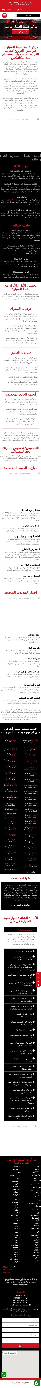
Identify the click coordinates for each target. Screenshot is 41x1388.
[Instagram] (38, 977)
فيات (31, 809)
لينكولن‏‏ (14, 760)
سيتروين (31, 791)
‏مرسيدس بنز (12, 784)
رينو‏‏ (14, 828)
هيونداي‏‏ (34, 847)
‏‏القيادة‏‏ (37, 264)
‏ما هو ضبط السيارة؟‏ (25, 930)
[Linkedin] (38, 984)
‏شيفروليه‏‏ (34, 785)
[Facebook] (38, 973)
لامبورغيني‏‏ (12, 740)
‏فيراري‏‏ (34, 803)
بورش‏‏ (14, 822)
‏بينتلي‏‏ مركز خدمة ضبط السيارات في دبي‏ (30, 761)
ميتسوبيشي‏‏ (12, 803)
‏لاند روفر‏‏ (14, 748)
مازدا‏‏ (14, 772)
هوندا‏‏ (34, 835)
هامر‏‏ (34, 841)
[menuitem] (18, 9)
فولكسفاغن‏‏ (12, 864)
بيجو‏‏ (15, 818)
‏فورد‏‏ (34, 815)
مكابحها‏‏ (12, 200)
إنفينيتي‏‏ (34, 853)
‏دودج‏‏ (34, 797)
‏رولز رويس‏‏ (12, 834)
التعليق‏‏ (11, 71)
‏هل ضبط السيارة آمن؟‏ (24, 1030)
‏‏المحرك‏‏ (18, 71)
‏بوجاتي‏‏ (34, 773)
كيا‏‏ (36, 871)
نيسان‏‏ (15, 809)
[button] (2, 896)
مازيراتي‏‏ (14, 766)
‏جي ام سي (32, 827)
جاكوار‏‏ (34, 859)
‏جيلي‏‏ (34, 821)
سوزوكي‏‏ (14, 852)
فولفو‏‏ (15, 869)
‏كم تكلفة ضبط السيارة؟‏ (24, 951)
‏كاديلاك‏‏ (34, 779)
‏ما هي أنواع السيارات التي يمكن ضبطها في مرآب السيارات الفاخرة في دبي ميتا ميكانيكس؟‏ (21, 967)
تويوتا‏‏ (14, 858)
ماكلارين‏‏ (14, 778)
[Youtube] (38, 981)
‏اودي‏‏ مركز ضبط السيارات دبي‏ (30, 755)
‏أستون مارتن (32, 748)
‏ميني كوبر (12, 796)
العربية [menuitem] (24, 1382)
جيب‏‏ (34, 865)
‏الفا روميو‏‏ (34, 740)
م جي (14, 790)
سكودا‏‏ (14, 840)
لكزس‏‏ (14, 754)
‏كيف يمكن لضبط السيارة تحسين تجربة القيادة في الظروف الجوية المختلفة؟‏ (22, 1100)
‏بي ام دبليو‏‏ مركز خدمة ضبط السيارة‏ (30, 768)
